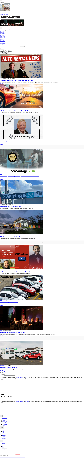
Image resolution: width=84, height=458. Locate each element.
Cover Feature (4, 0)
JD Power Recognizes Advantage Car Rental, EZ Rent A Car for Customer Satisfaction (19, 176)
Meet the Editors (9, 46)
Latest (3, 53)
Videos (8, 52)
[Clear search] (9, 50)
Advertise (12, 46)
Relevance (6, 53)
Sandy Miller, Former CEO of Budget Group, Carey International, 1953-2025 (17, 80)
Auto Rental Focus (3, 365)
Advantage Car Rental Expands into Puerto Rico (11, 206)
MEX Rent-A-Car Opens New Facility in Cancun (11, 236)
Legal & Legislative (3, 38)
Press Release (32, 46)
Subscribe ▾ (2, 2)
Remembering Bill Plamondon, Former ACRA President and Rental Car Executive (19, 141)
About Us (15, 46)
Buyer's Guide (4, 438)
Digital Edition (6, 14)
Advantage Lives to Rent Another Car (8, 367)
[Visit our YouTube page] (3, 394)
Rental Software (2, 42)
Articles (5, 52)
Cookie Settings (22, 46)
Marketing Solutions (27, 46)
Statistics (3, 434)
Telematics (1, 44)
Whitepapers (4, 435)
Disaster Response (2, 30)
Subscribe (1, 14)
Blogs (3, 431)
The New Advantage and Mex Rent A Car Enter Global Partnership (15, 271)
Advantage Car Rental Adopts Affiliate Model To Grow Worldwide (15, 110)
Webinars (3, 436)
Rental (6, 0)
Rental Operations (2, 41)
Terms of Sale (10, 457)
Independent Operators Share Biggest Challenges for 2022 (13, 332)
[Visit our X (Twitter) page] (1, 394)
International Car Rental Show (6, 437)
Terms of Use (6, 457)
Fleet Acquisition (2, 31)
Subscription (5, 46)
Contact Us (18, 46)
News (2, 52)
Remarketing (9, 0)
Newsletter (1, 46)
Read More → (2, 83)
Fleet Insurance (2, 33)
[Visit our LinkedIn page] (2, 394)
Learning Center (2, 36)
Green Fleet (2, 35)
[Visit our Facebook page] (0, 394)
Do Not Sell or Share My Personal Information (18, 457)
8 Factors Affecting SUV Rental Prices (9, 302)
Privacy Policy (2, 457)
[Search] (8, 50)
